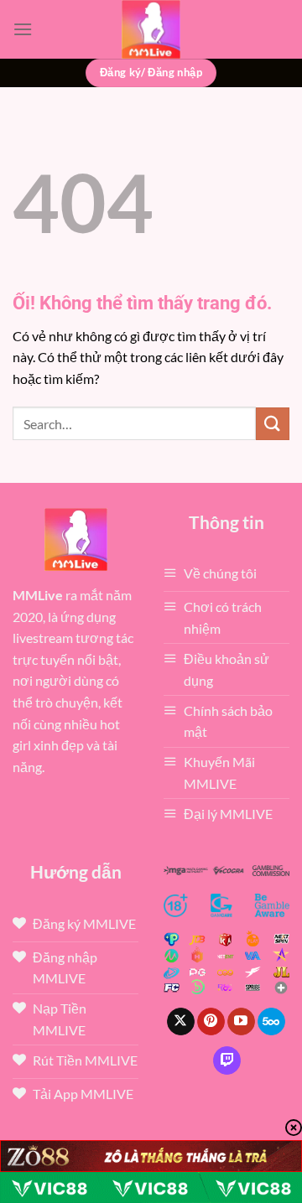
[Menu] (23, 28)
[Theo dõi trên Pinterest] (211, 1022)
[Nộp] (272, 423)
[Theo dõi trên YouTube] (241, 1022)
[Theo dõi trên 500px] (271, 1022)
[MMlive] (151, 29)
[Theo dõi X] (181, 1022)
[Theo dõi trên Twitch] (227, 1060)
